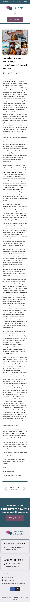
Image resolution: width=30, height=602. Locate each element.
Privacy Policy (6, 597)
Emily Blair (20, 73)
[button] (15, 13)
